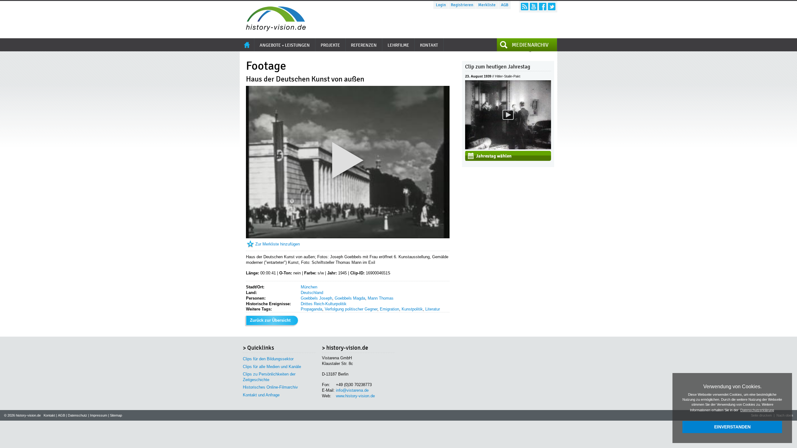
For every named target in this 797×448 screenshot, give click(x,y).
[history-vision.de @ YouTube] (533, 6)
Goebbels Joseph (316, 298)
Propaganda (311, 309)
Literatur (432, 309)
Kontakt (49, 415)
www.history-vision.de (355, 396)
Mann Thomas (381, 298)
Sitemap (116, 415)
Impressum (98, 415)
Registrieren (462, 4)
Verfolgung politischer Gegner (351, 309)
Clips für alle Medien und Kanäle (272, 366)
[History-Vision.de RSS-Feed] (524, 6)
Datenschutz (77, 415)
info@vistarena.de (352, 390)
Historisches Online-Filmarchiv (270, 387)
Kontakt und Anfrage (261, 395)
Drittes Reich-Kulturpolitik (324, 303)
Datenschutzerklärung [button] (757, 410)
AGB (504, 4)
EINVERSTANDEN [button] (732, 426)
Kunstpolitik (412, 309)
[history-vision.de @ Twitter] (551, 6)
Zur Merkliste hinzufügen (277, 244)
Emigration (389, 309)
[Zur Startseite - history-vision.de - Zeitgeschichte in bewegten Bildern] (273, 29)
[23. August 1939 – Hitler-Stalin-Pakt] (508, 148)
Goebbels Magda (350, 298)
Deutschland (312, 292)
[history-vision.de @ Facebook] (542, 6)
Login (441, 4)
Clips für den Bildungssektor (268, 359)
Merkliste (487, 4)
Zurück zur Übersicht (270, 320)
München (309, 287)
